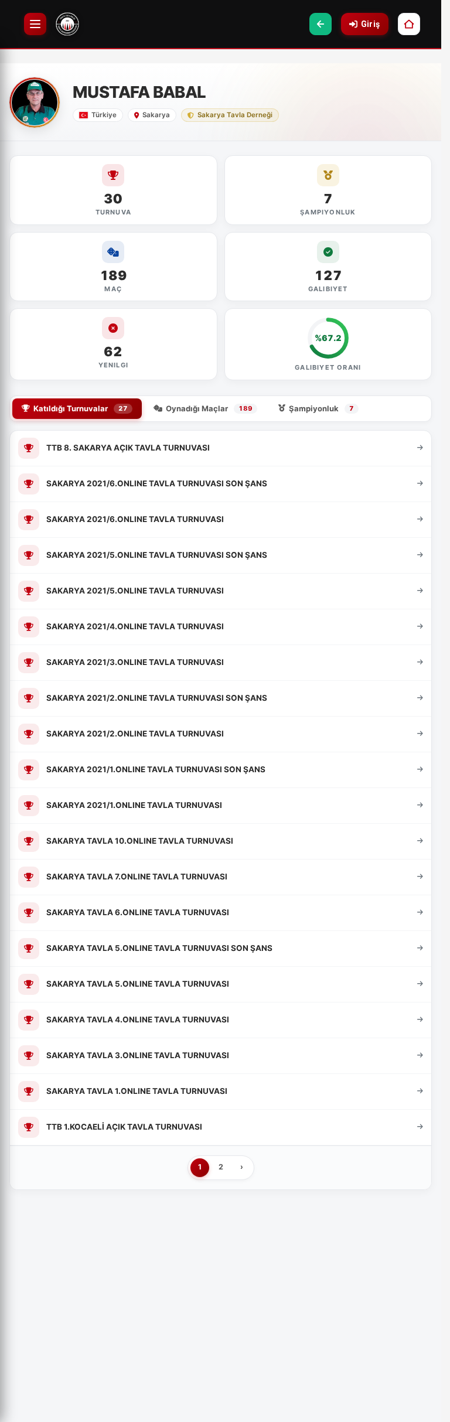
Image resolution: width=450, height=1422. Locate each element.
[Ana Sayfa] (409, 24)
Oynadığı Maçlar (209, 408)
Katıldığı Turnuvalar (80, 408)
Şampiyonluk (321, 408)
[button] (320, 24)
